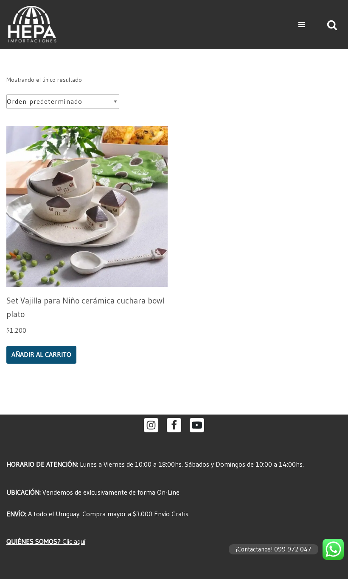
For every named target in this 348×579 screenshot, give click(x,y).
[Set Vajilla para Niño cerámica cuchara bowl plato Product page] (87, 206)
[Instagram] (151, 425)
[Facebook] (174, 425)
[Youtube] (197, 425)
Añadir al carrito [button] (41, 354)
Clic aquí (45, 541)
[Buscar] (332, 24)
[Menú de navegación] (301, 24)
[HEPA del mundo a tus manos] (34, 24)
